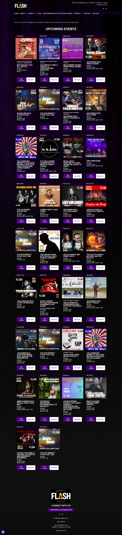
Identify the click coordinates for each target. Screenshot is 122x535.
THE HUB (95, 13)
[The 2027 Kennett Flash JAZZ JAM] (49, 439)
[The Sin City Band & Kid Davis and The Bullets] (95, 241)
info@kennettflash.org (61, 518)
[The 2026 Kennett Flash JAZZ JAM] (49, 99)
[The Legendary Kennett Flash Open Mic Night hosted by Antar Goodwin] (95, 339)
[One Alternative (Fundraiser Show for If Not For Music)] (72, 287)
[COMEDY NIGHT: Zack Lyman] (49, 196)
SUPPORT (77, 13)
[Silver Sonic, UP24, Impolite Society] (72, 339)
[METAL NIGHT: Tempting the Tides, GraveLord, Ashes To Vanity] (72, 147)
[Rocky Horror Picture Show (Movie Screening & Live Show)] (49, 287)
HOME (16, 13)
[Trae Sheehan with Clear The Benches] (26, 287)
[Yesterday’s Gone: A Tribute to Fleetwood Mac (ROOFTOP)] (49, 48)
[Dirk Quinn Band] (95, 147)
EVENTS (31, 13)
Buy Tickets (21, 79)
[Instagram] (106, 8)
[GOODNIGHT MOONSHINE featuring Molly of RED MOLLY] (49, 387)
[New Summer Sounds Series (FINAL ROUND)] (72, 48)
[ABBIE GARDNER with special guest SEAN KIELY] (26, 387)
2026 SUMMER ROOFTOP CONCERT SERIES (57, 13)
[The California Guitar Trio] (26, 196)
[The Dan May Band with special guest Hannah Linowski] (49, 241)
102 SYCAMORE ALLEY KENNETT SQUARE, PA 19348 (61, 526)
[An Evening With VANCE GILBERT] (95, 48)
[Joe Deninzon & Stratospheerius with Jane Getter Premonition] (26, 339)
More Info (31, 80)
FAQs (39, 13)
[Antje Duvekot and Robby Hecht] (72, 241)
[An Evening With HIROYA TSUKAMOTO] (72, 99)
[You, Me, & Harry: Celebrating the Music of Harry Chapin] (49, 147)
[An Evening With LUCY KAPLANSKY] (72, 196)
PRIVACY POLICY (61, 531)
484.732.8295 (61, 522)
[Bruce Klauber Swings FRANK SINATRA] (95, 387)
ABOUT (22, 13)
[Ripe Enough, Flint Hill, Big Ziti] (26, 48)
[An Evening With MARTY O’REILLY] (95, 287)
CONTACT (87, 13)
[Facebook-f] (103, 8)
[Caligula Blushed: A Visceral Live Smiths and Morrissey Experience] (26, 439)
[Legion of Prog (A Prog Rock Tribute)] (95, 196)
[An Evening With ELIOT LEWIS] (95, 99)
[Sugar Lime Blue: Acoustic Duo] (26, 99)
